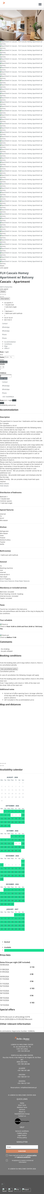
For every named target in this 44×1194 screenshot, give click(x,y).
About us (22, 1112)
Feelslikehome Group (22, 1114)
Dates (2, 357)
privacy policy (32, 1155)
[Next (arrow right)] (3, 296)
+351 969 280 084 (23, 1064)
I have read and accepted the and (23, 1156)
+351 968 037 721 (23, 1077)
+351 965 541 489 (23, 1070)
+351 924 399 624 (23, 1051)
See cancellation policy (9, 669)
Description (5, 299)
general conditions (23, 1157)
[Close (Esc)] (1, 294)
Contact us (22, 1116)
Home (22, 1103)
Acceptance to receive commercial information (22, 1161)
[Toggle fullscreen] (3, 294)
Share (3, 291)
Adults (2, 364)
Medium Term (22, 1107)
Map (5, 346)
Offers (7, 348)
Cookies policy (22, 1133)
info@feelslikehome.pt (29, 1087)
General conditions (22, 1131)
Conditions (8, 344)
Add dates (3, 362)
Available (8, 947)
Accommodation (10, 342)
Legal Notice (22, 1135)
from (2, 352)
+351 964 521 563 (23, 1083)
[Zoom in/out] (5, 294)
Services (22, 1109)
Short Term (22, 1105)
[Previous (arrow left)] (1, 296)
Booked (7, 942)
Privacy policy (22, 1137)
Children (3, 373)
